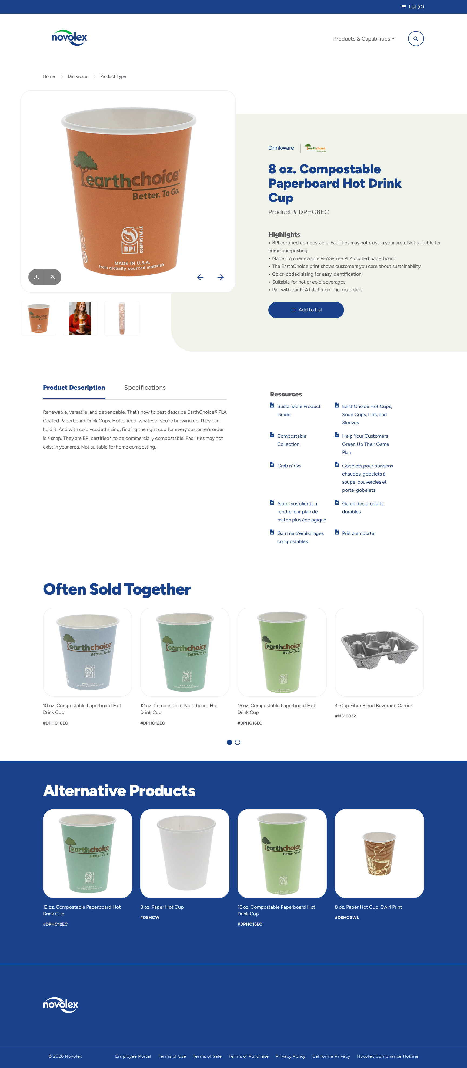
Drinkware (77, 76)
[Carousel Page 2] (237, 742)
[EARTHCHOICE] (313, 147)
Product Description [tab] (74, 387)
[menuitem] (363, 40)
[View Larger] (53, 277)
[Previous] (200, 277)
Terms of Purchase (249, 1056)
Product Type (113, 76)
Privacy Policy (291, 1056)
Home (49, 76)
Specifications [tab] (145, 387)
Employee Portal (133, 1056)
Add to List (311, 310)
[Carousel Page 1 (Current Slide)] (229, 742)
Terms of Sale (207, 1056)
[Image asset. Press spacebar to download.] (36, 277)
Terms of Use (172, 1056)
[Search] (416, 38)
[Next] (220, 277)
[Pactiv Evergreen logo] (71, 1005)
